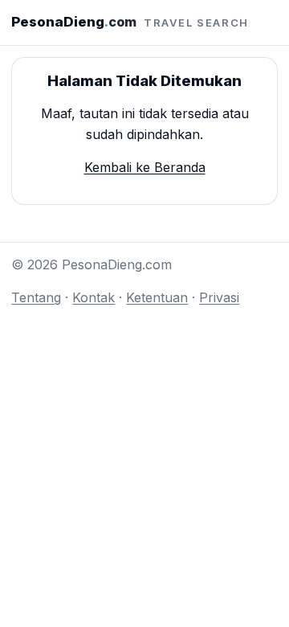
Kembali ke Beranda (145, 167)
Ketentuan (157, 297)
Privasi (219, 297)
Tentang (36, 297)
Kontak (93, 297)
